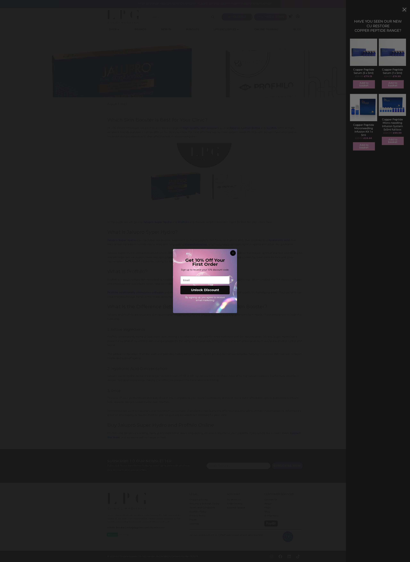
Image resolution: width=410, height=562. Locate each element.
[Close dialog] (233, 253)
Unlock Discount (205, 290)
